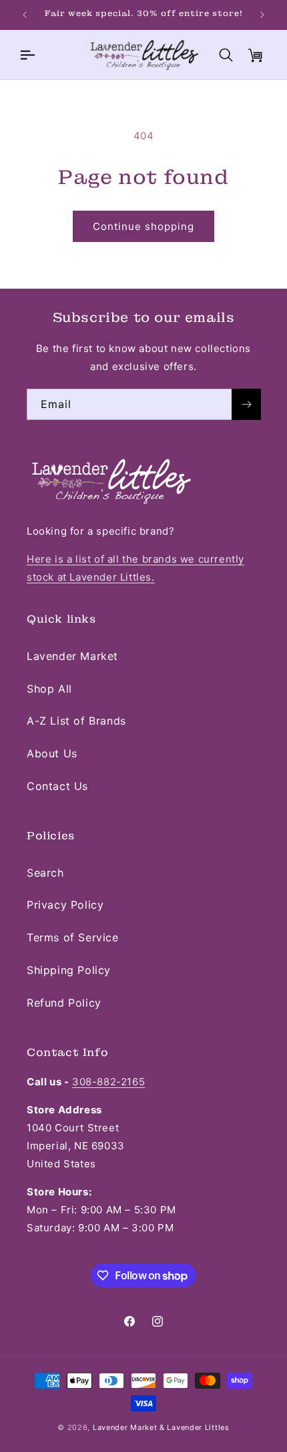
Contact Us (57, 786)
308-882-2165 (108, 1081)
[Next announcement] (262, 14)
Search (45, 872)
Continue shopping (143, 226)
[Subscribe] (246, 404)
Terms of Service (73, 937)
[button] (26, 54)
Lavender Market (72, 656)
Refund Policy (64, 1002)
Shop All (49, 688)
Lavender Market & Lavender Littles (161, 1427)
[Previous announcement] (24, 14)
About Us (52, 753)
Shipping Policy (69, 970)
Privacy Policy (65, 904)
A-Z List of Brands (76, 720)
